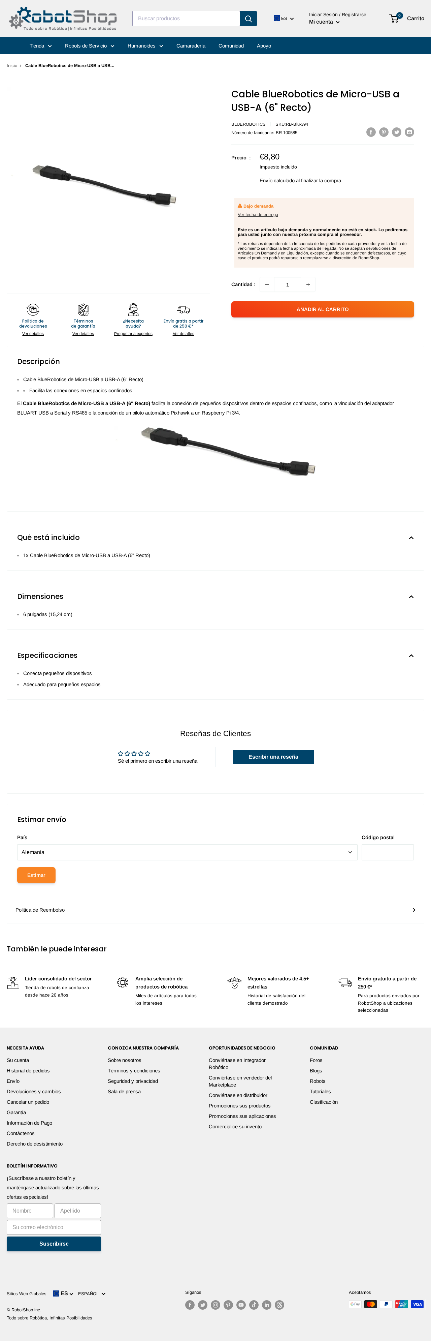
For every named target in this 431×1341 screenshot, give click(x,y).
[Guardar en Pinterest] (384, 132)
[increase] (308, 284)
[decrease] (267, 284)
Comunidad (231, 46)
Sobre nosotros (124, 1060)
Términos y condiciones (134, 1070)
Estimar (36, 875)
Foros (316, 1060)
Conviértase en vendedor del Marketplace (240, 1081)
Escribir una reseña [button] (273, 757)
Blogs (316, 1070)
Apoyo (264, 46)
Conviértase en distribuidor (238, 1095)
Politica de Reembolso (40, 910)
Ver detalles (33, 333)
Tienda (37, 46)
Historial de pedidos (28, 1070)
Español (89, 1293)
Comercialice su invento (235, 1126)
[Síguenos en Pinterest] (228, 1305)
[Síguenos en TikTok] (254, 1305)
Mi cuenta (321, 22)
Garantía (16, 1112)
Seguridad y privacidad (133, 1081)
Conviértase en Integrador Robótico (237, 1063)
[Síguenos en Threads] (279, 1305)
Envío (13, 1081)
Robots (318, 1081)
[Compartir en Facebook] (371, 132)
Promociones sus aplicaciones (242, 1116)
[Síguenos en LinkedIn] (266, 1305)
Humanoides (142, 46)
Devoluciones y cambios (34, 1091)
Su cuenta (18, 1060)
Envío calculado (277, 180)
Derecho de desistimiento (35, 1144)
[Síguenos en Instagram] (215, 1305)
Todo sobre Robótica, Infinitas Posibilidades (49, 1317)
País (22, 837)
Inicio (12, 65)
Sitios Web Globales (26, 1293)
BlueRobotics (248, 124)
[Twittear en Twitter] (396, 132)
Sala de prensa (124, 1091)
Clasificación (324, 1102)
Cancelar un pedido (28, 1102)
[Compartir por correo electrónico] (409, 132)
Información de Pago (29, 1123)
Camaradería (190, 46)
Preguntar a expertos (133, 333)
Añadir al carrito (323, 309)
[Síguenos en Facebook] (190, 1305)
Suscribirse (54, 1244)
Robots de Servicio (86, 46)
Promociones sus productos (240, 1105)
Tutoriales (320, 1091)
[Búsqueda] (248, 18)
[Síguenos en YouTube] (241, 1305)
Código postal (378, 837)
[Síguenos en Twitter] (202, 1305)
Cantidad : (243, 284)
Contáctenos (21, 1133)
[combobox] (186, 18)
